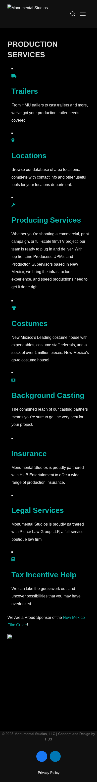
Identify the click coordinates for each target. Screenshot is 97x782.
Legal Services (37, 510)
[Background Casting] (13, 380)
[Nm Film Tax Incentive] (13, 559)
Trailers (24, 91)
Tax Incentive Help (43, 575)
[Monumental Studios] (27, 13)
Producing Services (46, 220)
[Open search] (73, 13)
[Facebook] (41, 756)
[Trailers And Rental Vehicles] (13, 76)
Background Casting (47, 395)
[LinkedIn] (55, 756)
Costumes (29, 323)
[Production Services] (13, 205)
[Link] (12, 140)
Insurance (29, 453)
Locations (29, 155)
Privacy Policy (48, 773)
